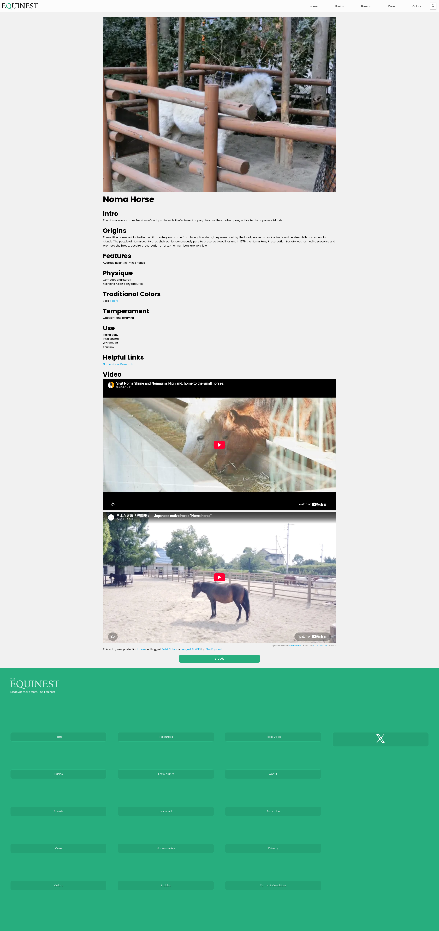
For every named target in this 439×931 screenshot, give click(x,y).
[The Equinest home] (34, 688)
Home (314, 6)
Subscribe (273, 811)
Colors (416, 6)
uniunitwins (295, 645)
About (273, 774)
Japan (140, 649)
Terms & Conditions (273, 885)
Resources (166, 737)
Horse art (165, 811)
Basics (339, 6)
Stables (166, 885)
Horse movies (166, 848)
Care (391, 6)
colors (114, 301)
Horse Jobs (273, 737)
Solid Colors (169, 649)
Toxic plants (166, 774)
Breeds (366, 6)
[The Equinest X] (380, 739)
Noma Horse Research (118, 364)
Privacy (273, 848)
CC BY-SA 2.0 (320, 645)
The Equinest (214, 649)
